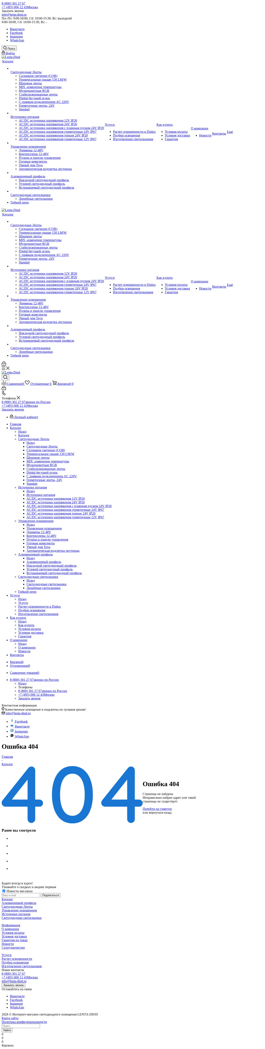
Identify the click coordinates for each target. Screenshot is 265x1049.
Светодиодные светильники (46, 584)
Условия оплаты (13, 932)
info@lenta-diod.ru (14, 14)
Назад (22, 431)
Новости (8, 944)
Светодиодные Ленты (42, 446)
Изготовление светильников (22, 966)
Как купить (26, 625)
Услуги (23, 603)
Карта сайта (10, 1018)
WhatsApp (17, 40)
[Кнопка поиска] (5, 377)
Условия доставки (14, 936)
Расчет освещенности (17, 958)
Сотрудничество (13, 947)
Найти (7, 1030)
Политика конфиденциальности (24, 1022)
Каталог (24, 435)
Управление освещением (44, 528)
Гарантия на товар (15, 940)
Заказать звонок (13, 409)
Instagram (16, 36)
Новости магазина (19, 891)
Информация (11, 925)
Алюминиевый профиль (43, 562)
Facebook (16, 33)
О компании (27, 647)
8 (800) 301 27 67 (13, 3)
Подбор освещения (15, 962)
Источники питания (40, 495)
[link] (11, 57)
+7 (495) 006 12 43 (20, 7)
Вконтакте (17, 29)
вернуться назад (160, 812)
